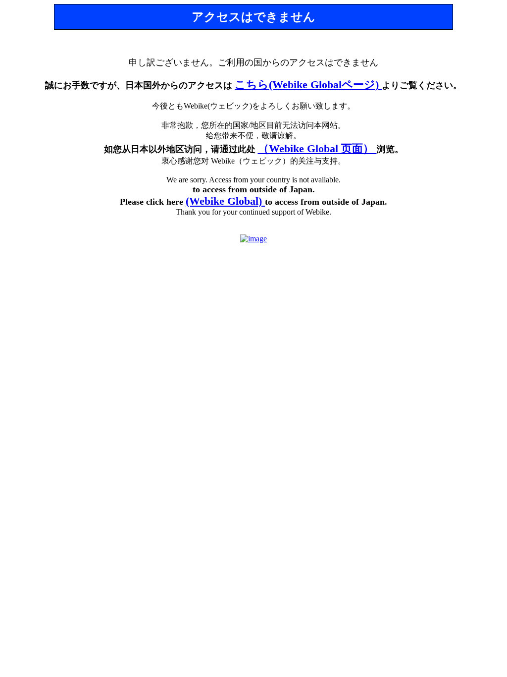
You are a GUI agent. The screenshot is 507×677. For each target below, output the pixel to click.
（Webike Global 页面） (317, 148)
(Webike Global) (225, 201)
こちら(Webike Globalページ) (308, 84)
